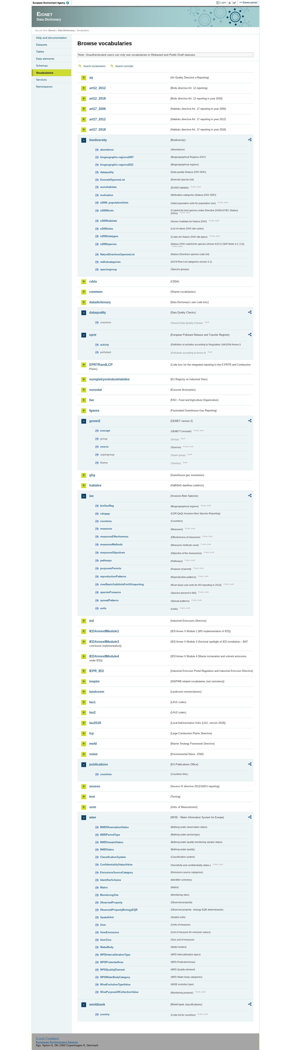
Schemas (42, 65)
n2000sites (106, 228)
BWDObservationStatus (114, 827)
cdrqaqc (105, 513)
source (104, 446)
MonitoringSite (109, 895)
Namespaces (44, 86)
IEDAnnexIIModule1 (104, 631)
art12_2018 (97, 98)
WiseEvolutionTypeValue (115, 984)
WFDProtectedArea (111, 962)
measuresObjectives (112, 552)
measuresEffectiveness (114, 536)
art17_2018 (97, 129)
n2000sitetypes (109, 236)
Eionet (51, 30)
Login (223, 2)
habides (95, 485)
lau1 (92, 702)
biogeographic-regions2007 (117, 157)
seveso (94, 786)
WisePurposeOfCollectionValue (119, 992)
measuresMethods (111, 544)
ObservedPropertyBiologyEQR (118, 909)
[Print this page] (230, 3)
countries (106, 521)
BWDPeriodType (110, 834)
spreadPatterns (109, 600)
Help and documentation (51, 37)
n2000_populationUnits (114, 202)
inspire (94, 681)
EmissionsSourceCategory (116, 872)
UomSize (105, 939)
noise (93, 754)
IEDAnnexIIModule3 (104, 641)
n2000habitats (108, 220)
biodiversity (98, 140)
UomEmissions (109, 932)
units (103, 608)
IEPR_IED (96, 671)
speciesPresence (110, 592)
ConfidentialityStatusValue (116, 864)
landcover (96, 691)
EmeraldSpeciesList (112, 179)
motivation (106, 195)
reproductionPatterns (113, 576)
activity (104, 344)
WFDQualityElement (112, 969)
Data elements (45, 58)
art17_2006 (97, 108)
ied (91, 620)
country (104, 1014)
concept (105, 430)
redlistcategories (110, 261)
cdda (93, 281)
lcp (91, 733)
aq (91, 77)
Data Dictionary (66, 30)
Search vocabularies (94, 66)
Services (41, 79)
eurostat (95, 389)
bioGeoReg (107, 505)
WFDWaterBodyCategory (115, 977)
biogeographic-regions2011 (116, 164)
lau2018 (95, 723)
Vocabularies (44, 72)
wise (92, 817)
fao (91, 400)
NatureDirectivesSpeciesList (117, 254)
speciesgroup (108, 269)
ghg (92, 475)
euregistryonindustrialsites (109, 379)
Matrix (104, 887)
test (92, 796)
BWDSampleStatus (111, 842)
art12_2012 (97, 88)
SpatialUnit (107, 917)
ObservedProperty (111, 902)
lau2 (92, 712)
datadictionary (100, 302)
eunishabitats (108, 187)
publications (98, 764)
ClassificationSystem (113, 857)
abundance (107, 149)
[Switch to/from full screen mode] (235, 3)
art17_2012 (97, 119)
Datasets (41, 44)
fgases (94, 410)
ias (91, 496)
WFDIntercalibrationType (115, 954)
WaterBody (106, 947)
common (96, 291)
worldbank (97, 1004)
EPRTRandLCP (101, 364)
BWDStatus (107, 849)
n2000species (108, 244)
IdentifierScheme (110, 879)
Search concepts (124, 66)
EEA (52, 3)
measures (106, 528)
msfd (93, 743)
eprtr (92, 334)
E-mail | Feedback (47, 1038)
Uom (103, 924)
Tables (40, 51)
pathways (106, 560)
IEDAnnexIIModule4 (104, 656)
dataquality (107, 172)
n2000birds (107, 210)
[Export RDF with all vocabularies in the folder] (249, 140)
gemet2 (94, 421)
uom (92, 807)
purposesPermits (110, 568)
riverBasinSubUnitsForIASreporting (122, 584)
